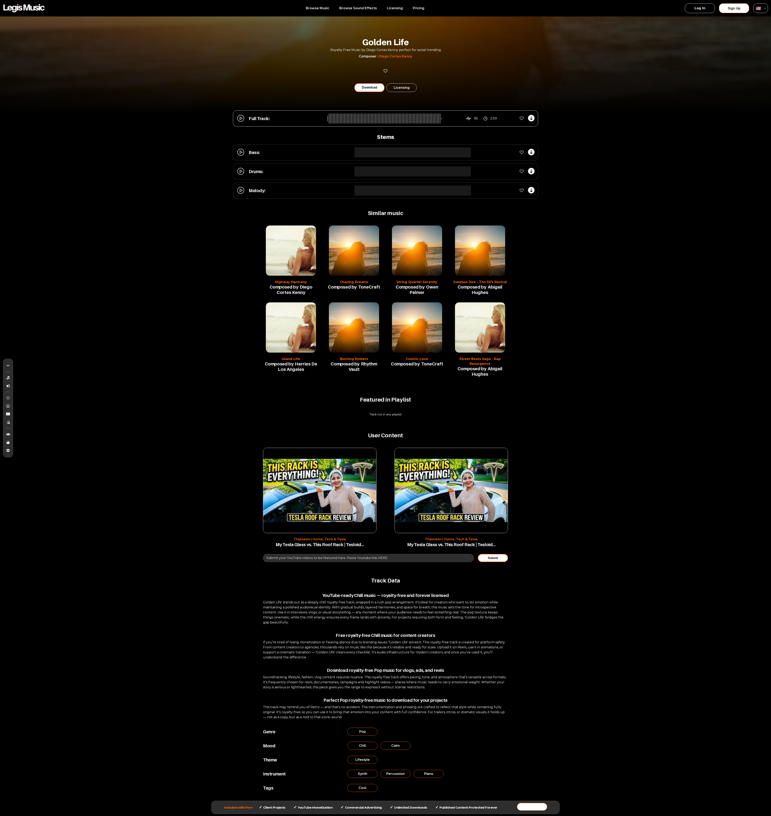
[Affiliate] (8, 434)
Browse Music (317, 8)
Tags (268, 787)
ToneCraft (369, 287)
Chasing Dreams (354, 282)
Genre (269, 731)
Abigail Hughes (487, 289)
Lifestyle (362, 760)
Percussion (395, 774)
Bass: (254, 152)
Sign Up (734, 8)
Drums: (256, 171)
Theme (270, 759)
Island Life (291, 359)
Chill (362, 746)
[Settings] (8, 451)
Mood (269, 745)
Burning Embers (354, 359)
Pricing (418, 8)
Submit (493, 558)
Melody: (257, 190)
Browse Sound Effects (358, 8)
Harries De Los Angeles (297, 366)
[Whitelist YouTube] (8, 414)
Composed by (284, 287)
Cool (362, 788)
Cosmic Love (417, 359)
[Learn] (8, 443)
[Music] (8, 378)
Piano (428, 774)
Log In (700, 8)
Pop (362, 731)
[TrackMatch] (8, 366)
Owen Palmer (424, 289)
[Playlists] (8, 422)
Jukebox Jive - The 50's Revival (480, 282)
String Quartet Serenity (417, 282)
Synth (362, 774)
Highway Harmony (291, 282)
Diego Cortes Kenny (395, 56)
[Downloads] (8, 406)
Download (369, 87)
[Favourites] (8, 398)
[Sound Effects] (8, 386)
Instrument (274, 773)
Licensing (395, 8)
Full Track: (259, 118)
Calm (395, 746)
